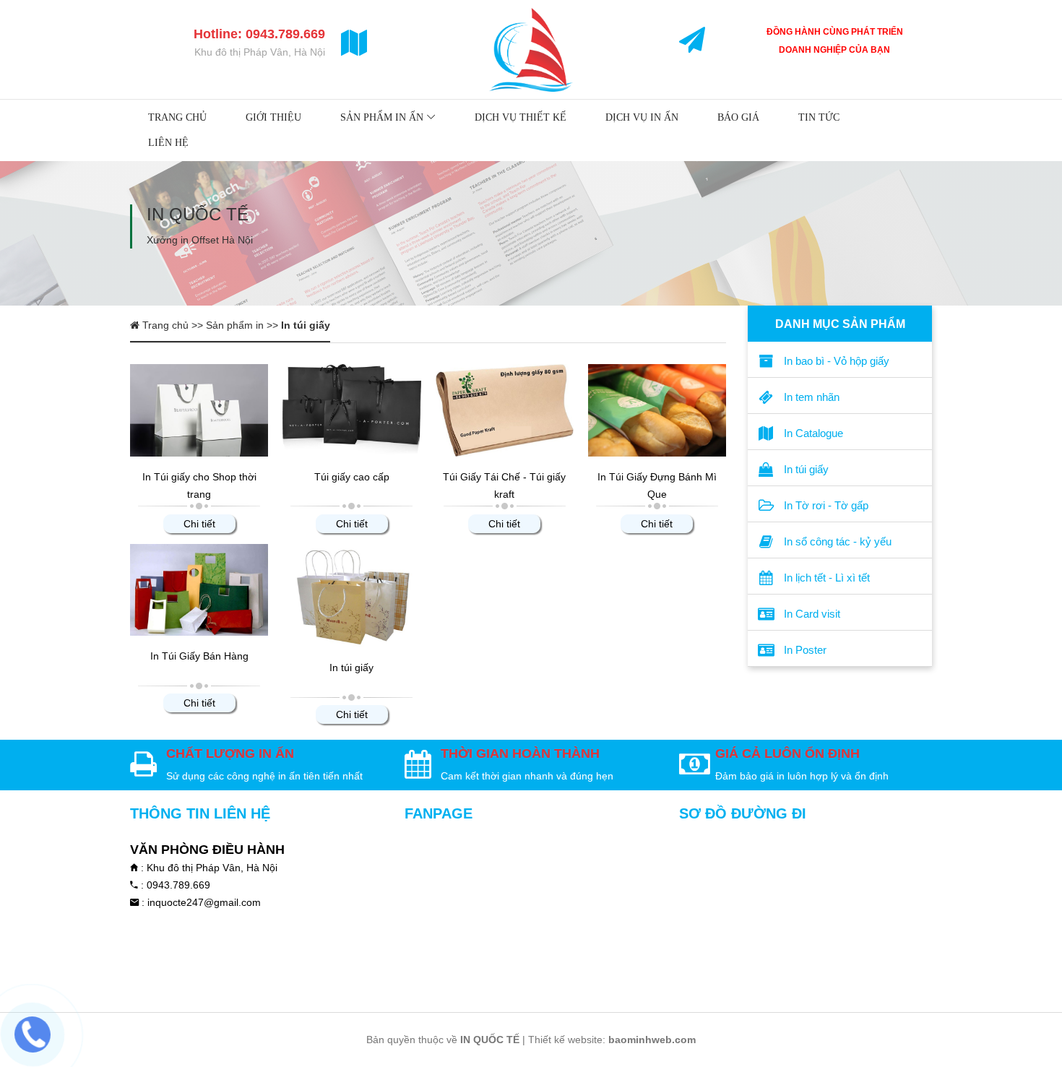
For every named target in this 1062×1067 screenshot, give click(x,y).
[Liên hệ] (32, 1034)
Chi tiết (199, 524)
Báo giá (738, 117)
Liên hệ (168, 142)
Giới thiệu (273, 117)
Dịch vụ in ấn (641, 117)
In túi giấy (351, 667)
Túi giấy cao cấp (351, 477)
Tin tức (818, 117)
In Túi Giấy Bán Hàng (199, 656)
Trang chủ (177, 117)
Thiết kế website (565, 1039)
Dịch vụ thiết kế (520, 117)
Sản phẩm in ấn (381, 117)
